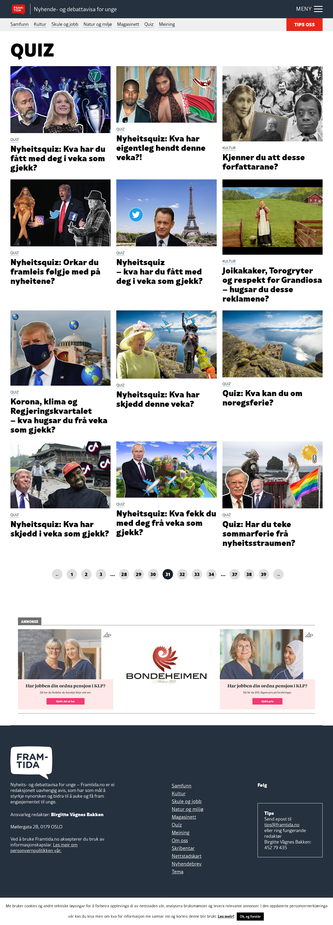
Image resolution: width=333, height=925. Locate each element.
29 (139, 573)
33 (197, 573)
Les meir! (226, 916)
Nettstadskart (187, 856)
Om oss (180, 840)
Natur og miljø (98, 24)
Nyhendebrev (187, 863)
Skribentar (183, 848)
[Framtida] (20, 9)
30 (153, 573)
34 (211, 573)
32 (182, 573)
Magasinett (128, 24)
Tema (177, 871)
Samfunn (19, 24)
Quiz (149, 24)
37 (234, 573)
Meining (167, 24)
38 (249, 573)
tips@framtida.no (281, 824)
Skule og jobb (65, 24)
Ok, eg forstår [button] (250, 916)
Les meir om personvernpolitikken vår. (44, 847)
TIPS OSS (304, 24)
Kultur (40, 24)
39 (263, 573)
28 (124, 573)
